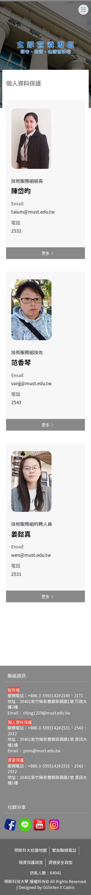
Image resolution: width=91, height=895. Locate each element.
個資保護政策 (31, 862)
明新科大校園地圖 (30, 850)
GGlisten (51, 887)
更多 (45, 253)
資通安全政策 (60, 862)
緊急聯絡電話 (64, 850)
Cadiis (69, 887)
